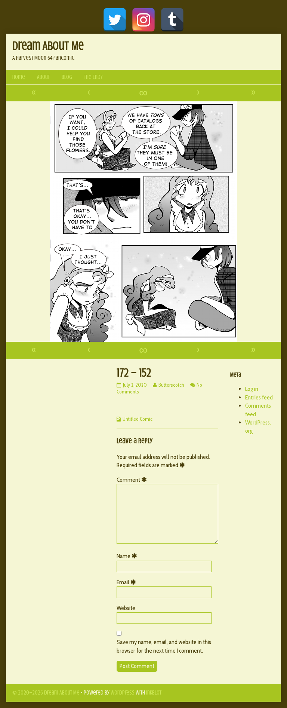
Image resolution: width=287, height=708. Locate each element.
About (43, 77)
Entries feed (259, 397)
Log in (251, 388)
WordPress (123, 692)
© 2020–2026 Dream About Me (46, 692)
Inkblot (153, 692)
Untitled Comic (137, 419)
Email (128, 582)
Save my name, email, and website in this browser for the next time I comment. (164, 646)
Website (126, 608)
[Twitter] (115, 20)
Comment (133, 479)
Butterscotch (171, 385)
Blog (67, 77)
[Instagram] (143, 20)
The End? (93, 77)
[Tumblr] (172, 20)
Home (18, 77)
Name (128, 556)
